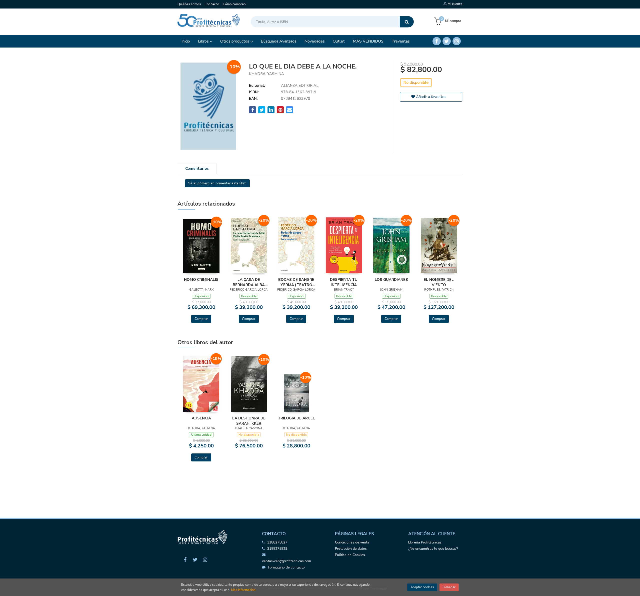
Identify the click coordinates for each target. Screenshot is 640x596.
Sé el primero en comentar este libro (217, 183)
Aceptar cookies (422, 587)
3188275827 (277, 542)
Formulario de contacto (286, 567)
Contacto (211, 4)
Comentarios (197, 168)
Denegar (449, 587)
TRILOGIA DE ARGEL (296, 418)
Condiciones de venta (352, 542)
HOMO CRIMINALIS (201, 279)
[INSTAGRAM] (456, 41)
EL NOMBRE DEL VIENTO (439, 282)
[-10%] (201, 245)
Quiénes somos (189, 4)
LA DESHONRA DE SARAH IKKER (249, 421)
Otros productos (235, 41)
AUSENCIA (201, 418)
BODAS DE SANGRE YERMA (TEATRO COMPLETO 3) (296, 282)
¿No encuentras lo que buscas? (433, 548)
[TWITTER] (446, 41)
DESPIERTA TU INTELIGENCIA (344, 282)
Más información (243, 590)
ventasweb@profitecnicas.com (286, 561)
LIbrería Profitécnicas (425, 542)
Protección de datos (351, 548)
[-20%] (249, 245)
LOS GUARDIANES (391, 279)
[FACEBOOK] (436, 41)
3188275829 (277, 548)
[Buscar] (407, 22)
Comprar (201, 318)
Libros (204, 41)
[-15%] (201, 383)
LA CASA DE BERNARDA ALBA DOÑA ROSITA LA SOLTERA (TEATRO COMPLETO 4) (249, 282)
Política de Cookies (350, 554)
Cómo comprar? (234, 4)
